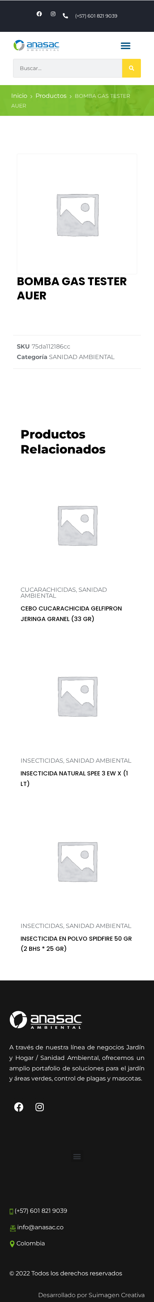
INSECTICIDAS (42, 760)
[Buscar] (131, 68)
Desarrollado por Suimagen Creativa (91, 1295)
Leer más (77, 580)
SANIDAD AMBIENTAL (81, 357)
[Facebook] (18, 1106)
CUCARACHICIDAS (48, 589)
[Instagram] (39, 1106)
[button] (125, 45)
